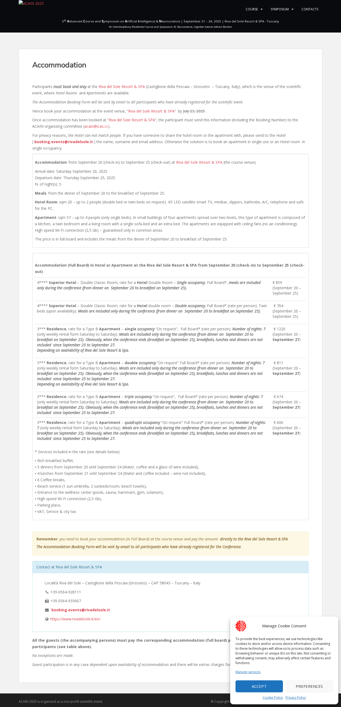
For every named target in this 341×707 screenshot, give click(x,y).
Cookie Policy (273, 697)
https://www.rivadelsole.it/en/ (75, 618)
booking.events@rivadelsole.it (63, 141)
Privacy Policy (296, 697)
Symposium (280, 9)
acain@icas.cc (96, 126)
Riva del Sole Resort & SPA (122, 86)
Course (252, 9)
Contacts (310, 9)
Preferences (309, 686)
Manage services (248, 672)
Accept (259, 686)
